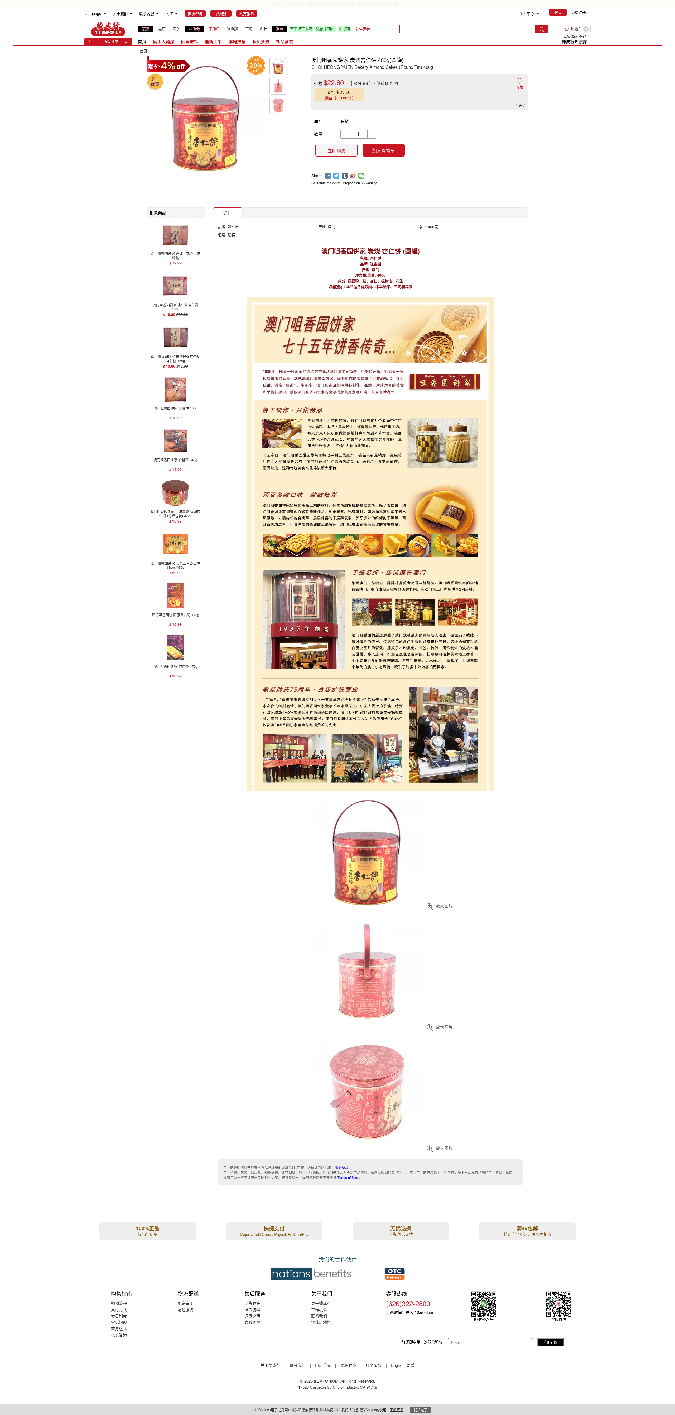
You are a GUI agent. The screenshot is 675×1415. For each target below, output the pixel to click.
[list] (255, 29)
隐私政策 (348, 1365)
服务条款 (342, 1167)
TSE (108, 29)
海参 (279, 29)
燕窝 (146, 29)
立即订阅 (550, 1342)
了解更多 (396, 1409)
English (397, 1365)
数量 (318, 134)
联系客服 (252, 1322)
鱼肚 (263, 29)
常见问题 (119, 1322)
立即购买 (336, 150)
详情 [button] (227, 213)
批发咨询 (119, 1335)
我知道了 (420, 1409)
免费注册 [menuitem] (578, 12)
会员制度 (119, 1316)
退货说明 (252, 1316)
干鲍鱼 (214, 29)
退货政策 (252, 1303)
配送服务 (186, 1309)
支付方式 (119, 1309)
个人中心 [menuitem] (526, 13)
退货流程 (252, 1309)
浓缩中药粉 (325, 29)
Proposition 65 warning (360, 182)
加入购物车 (383, 150)
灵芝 (176, 29)
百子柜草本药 (301, 29)
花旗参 (194, 29)
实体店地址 (321, 1322)
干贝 (249, 29)
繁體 (410, 1365)
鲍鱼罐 (232, 29)
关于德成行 (321, 1303)
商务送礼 (119, 1328)
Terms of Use (348, 1177)
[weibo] (353, 176)
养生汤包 (362, 29)
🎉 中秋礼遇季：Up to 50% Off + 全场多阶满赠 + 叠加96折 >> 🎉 (337, 4)
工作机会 (319, 1309)
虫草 (162, 29)
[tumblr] (345, 176)
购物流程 (119, 1303)
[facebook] (328, 176)
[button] (126, 43)
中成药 (344, 29)
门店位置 (323, 1365)
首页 (142, 41)
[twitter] (336, 176)
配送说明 (186, 1303)
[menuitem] (104, 14)
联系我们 (319, 1316)
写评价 (520, 105)
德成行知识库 (574, 41)
